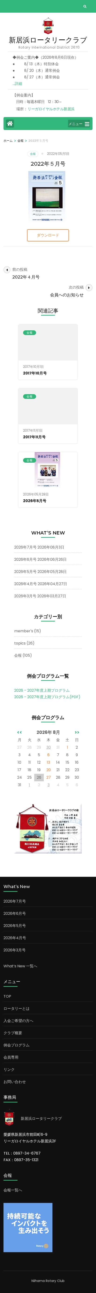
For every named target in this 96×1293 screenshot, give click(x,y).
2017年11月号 (34, 437)
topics (20, 643)
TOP (7, 996)
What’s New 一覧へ (20, 966)
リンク (9, 1069)
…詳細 (17, 83)
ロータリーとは (16, 1008)
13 (48, 762)
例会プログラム (16, 1045)
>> (77, 732)
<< (19, 732)
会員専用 (10, 1057)
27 (48, 777)
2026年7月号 (25, 547)
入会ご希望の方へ (18, 1020)
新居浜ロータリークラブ (48, 40)
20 (48, 770)
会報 (33, 154)
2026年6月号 (25, 559)
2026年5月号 (34, 500)
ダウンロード (48, 235)
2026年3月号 (25, 596)
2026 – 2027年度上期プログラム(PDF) (47, 697)
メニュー (75, 124)
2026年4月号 (25, 584)
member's (23, 631)
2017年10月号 (35, 373)
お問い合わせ (14, 1081)
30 (48, 747)
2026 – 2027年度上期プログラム (42, 690)
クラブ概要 (12, 1033)
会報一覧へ (12, 1190)
